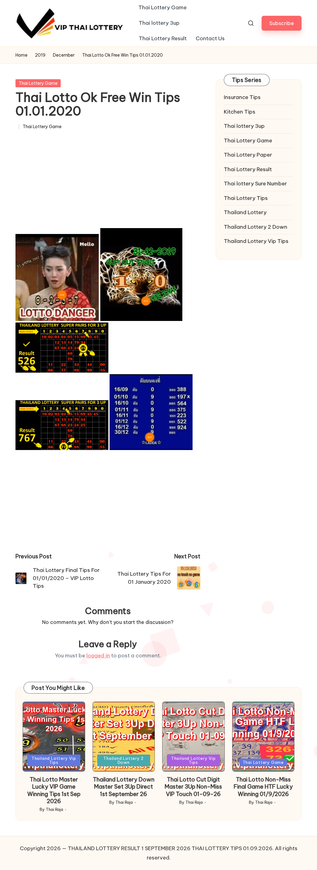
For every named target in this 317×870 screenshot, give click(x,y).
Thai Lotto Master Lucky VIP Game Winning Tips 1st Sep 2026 (53, 790)
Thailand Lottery (245, 212)
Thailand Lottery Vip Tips (256, 241)
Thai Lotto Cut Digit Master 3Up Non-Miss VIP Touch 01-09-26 (193, 787)
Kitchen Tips (239, 111)
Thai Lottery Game (38, 83)
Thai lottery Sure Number (255, 183)
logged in (98, 655)
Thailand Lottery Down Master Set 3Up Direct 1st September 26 (123, 787)
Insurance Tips (242, 97)
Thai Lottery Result (248, 169)
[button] (282, 23)
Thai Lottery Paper (248, 154)
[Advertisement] (107, 182)
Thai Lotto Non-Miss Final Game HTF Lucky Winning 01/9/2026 (263, 787)
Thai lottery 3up (244, 126)
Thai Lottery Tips (246, 198)
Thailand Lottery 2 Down (255, 226)
